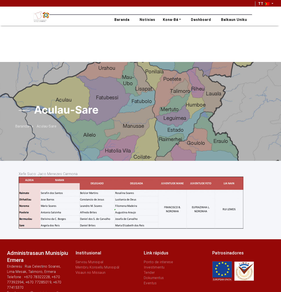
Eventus (150, 283)
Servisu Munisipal (89, 262)
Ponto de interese (158, 262)
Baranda (22, 126)
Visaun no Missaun (91, 272)
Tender (149, 272)
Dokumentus (154, 278)
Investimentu (154, 267)
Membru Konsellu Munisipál (97, 267)
